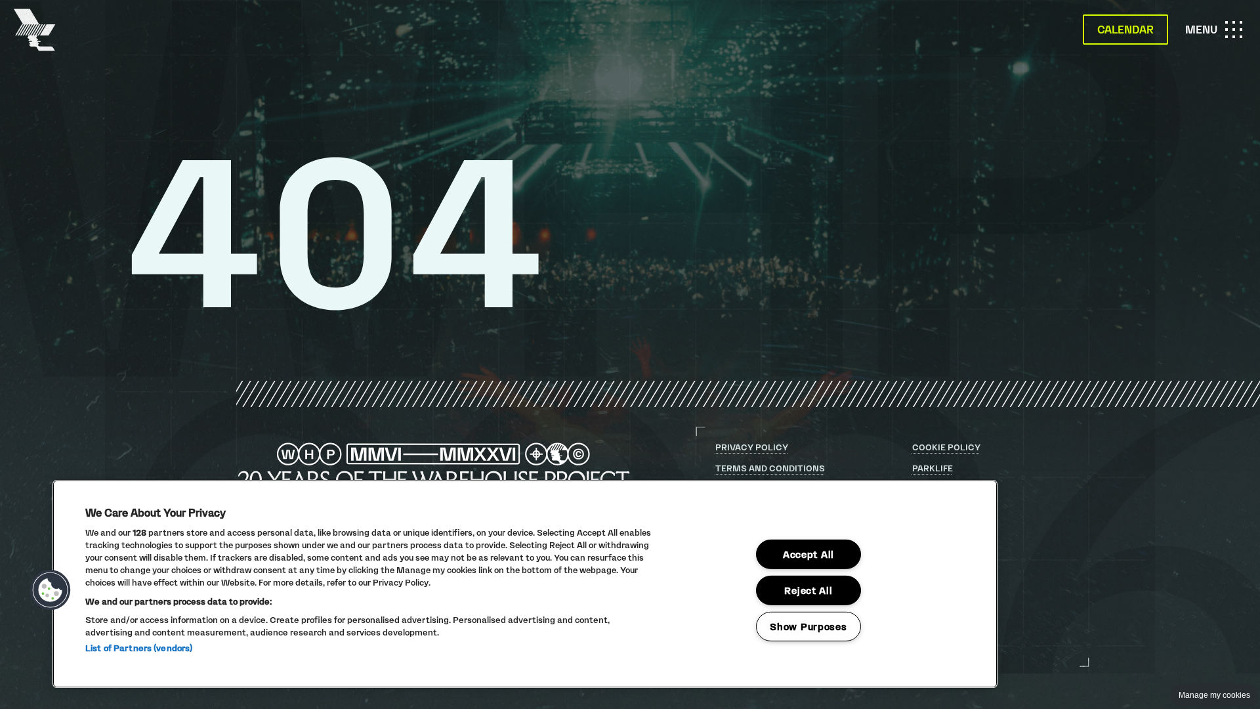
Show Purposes (808, 626)
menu (1218, 34)
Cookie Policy (946, 447)
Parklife (932, 469)
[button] (51, 590)
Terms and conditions (770, 468)
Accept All (808, 554)
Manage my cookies (1214, 695)
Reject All (808, 590)
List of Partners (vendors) (138, 648)
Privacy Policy (751, 447)
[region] (525, 584)
